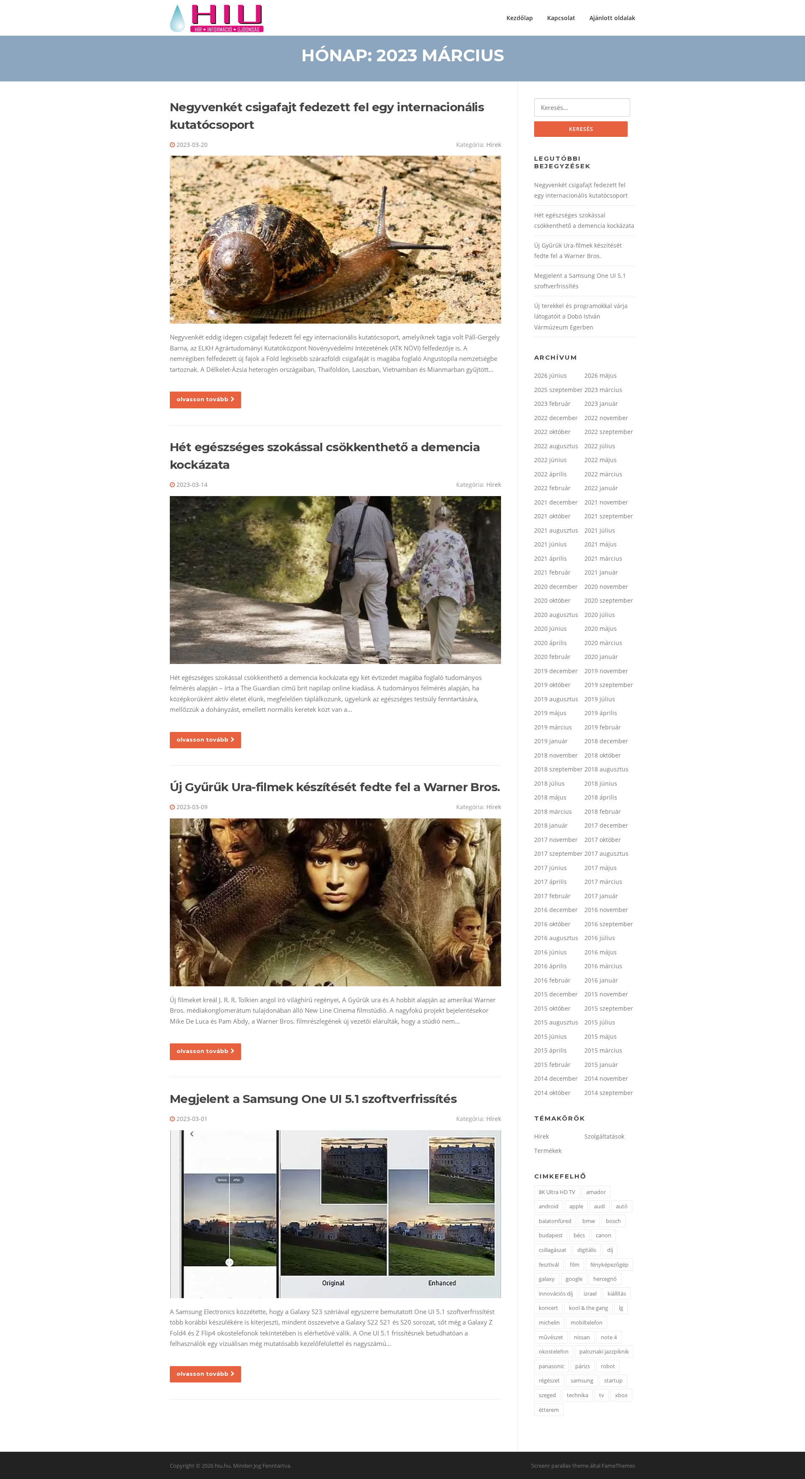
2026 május (600, 375)
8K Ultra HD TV (557, 1192)
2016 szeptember (608, 924)
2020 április (550, 643)
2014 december (556, 1078)
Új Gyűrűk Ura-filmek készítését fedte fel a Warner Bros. (335, 787)
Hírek (493, 145)
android (548, 1206)
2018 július (549, 783)
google (574, 1279)
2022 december (556, 418)
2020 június (550, 628)
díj (610, 1250)
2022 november (606, 418)
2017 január (601, 896)
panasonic (551, 1366)
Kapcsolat (561, 18)
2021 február (552, 572)
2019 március (553, 727)
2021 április (550, 558)
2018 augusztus (606, 769)
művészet (551, 1337)
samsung (582, 1380)
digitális (586, 1250)
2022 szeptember (608, 432)
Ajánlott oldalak (612, 18)
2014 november (606, 1078)
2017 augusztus (606, 853)
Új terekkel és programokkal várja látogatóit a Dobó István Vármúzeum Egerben (581, 316)
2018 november (556, 755)
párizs (582, 1366)
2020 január (601, 657)
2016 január (601, 980)
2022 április (550, 474)
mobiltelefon (586, 1322)
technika (577, 1395)
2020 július (599, 615)
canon (603, 1235)
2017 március (603, 882)
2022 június (550, 460)
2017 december (606, 825)
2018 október (602, 755)
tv (601, 1395)
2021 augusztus (556, 530)
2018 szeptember (558, 769)
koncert (548, 1308)
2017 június (550, 868)
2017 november (556, 840)
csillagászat (552, 1250)
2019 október (552, 685)
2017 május (600, 868)
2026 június (550, 375)
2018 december (606, 741)
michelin (549, 1322)
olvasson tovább (203, 399)
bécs (579, 1235)
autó (622, 1206)
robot (608, 1366)
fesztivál (549, 1264)
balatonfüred (555, 1221)
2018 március (553, 811)
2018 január (551, 825)
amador (596, 1192)
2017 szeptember (558, 853)
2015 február (552, 1065)
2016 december (556, 910)
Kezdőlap (519, 18)
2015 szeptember (608, 1008)
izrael (590, 1293)
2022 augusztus (556, 446)
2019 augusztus (556, 699)
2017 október (602, 840)
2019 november (606, 671)
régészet (549, 1380)
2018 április (600, 797)
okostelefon (554, 1351)
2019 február (602, 727)
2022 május (600, 460)
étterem (549, 1410)
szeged (547, 1395)
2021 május (600, 544)
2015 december (556, 994)
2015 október (552, 1008)
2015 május (600, 1036)
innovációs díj (556, 1293)
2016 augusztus (556, 938)
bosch (613, 1221)
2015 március (603, 1050)
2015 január (601, 1065)
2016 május (600, 952)
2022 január (601, 488)
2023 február (552, 404)
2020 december (556, 587)
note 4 (609, 1337)
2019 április (600, 713)
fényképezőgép (609, 1264)
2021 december (556, 502)
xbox (621, 1395)
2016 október (552, 924)
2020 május (600, 628)
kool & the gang (588, 1308)
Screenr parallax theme (560, 1465)
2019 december (556, 671)
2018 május (550, 797)
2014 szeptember (608, 1093)
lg (621, 1308)
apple (576, 1206)
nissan (582, 1337)
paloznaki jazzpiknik (604, 1351)
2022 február (552, 488)
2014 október (552, 1093)
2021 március (603, 558)
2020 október (552, 600)
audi (599, 1206)
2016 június (550, 952)
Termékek (547, 1151)
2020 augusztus (556, 615)
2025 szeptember (558, 390)
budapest (551, 1235)
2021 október (552, 516)
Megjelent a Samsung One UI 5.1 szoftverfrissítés (313, 1099)
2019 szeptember (608, 685)
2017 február (552, 896)
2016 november (606, 910)
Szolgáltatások (604, 1136)
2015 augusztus (556, 1022)
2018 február (602, 811)
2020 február (552, 657)
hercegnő (605, 1279)
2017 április (550, 882)
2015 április (550, 1050)
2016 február (552, 980)
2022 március (603, 474)
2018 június (600, 783)
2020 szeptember (608, 600)
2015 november (606, 994)
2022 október (552, 432)
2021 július (599, 530)
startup (613, 1380)
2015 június (550, 1036)
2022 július (599, 446)
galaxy (547, 1279)
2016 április (550, 966)
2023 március (603, 390)
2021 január (601, 572)
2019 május (550, 713)
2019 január (551, 741)
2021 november (606, 502)
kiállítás (617, 1293)
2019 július (599, 699)
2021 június (550, 544)
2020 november (606, 587)
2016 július (599, 938)
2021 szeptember (608, 516)
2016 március (603, 966)
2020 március (603, 643)
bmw (588, 1221)
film (574, 1264)
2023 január (601, 404)
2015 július (599, 1022)
